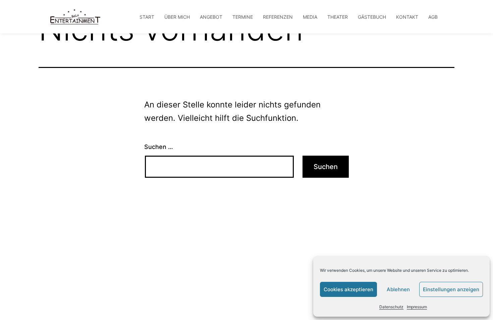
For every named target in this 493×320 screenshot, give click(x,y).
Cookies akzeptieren (348, 289)
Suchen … (158, 146)
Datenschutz (391, 306)
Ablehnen (398, 289)
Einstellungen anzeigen (451, 289)
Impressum (417, 306)
